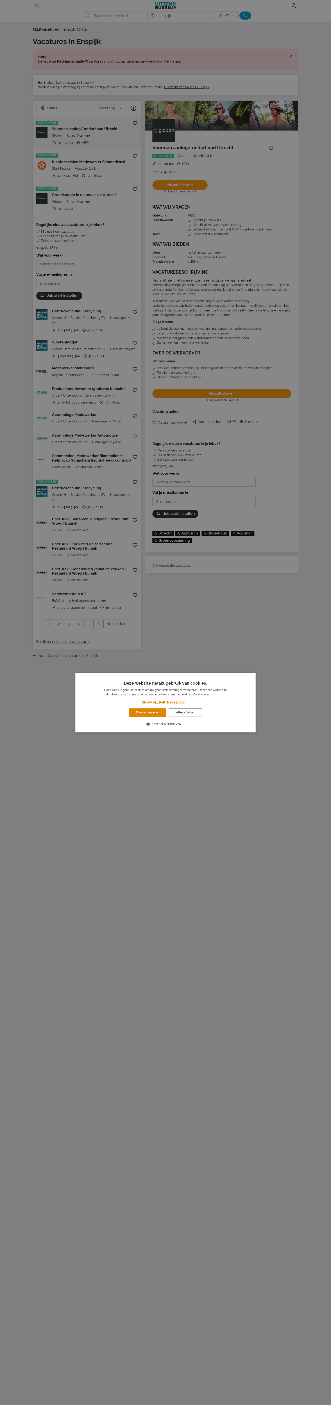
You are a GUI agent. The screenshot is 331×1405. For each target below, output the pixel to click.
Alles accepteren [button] (147, 712)
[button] (165, 702)
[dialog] (165, 702)
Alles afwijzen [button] (185, 712)
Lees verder (219, 694)
